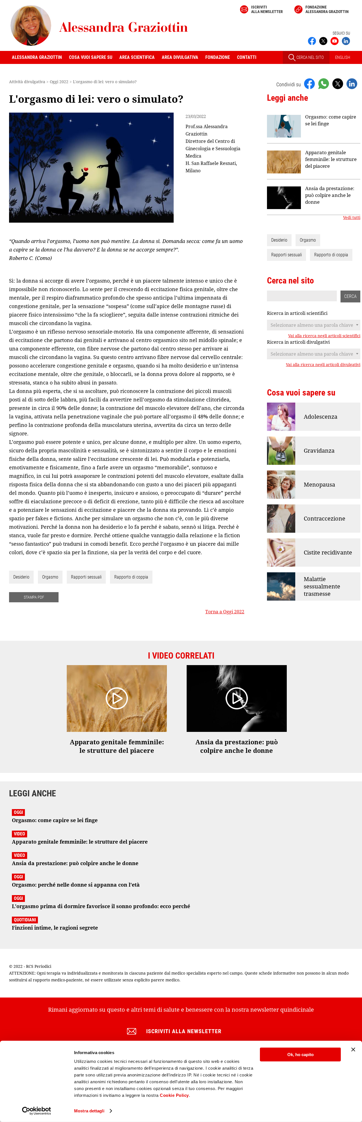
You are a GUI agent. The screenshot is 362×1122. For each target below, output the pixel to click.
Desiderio (21, 577)
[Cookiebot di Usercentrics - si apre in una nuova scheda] (36, 1111)
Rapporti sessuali (86, 577)
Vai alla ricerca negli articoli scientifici (324, 335)
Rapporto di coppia (131, 577)
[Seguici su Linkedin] (346, 40)
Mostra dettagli (89, 1110)
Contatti (246, 57)
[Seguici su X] (323, 40)
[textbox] (313, 325)
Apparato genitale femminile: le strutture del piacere (331, 159)
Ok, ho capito (300, 1054)
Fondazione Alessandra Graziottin (327, 9)
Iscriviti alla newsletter (267, 9)
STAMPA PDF (34, 597)
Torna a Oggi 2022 (224, 612)
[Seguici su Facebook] (312, 40)
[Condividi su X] (337, 83)
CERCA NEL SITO (310, 57)
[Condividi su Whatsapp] (323, 83)
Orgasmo (50, 577)
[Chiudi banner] (353, 1050)
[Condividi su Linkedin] (351, 83)
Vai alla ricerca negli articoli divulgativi (323, 364)
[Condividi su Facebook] (309, 83)
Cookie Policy (174, 1095)
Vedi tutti (351, 217)
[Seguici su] (334, 40)
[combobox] (313, 325)
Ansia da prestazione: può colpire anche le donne (329, 195)
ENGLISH (342, 57)
